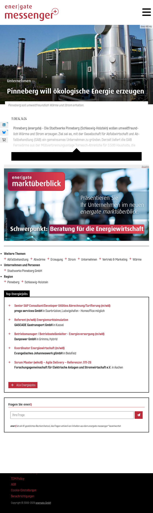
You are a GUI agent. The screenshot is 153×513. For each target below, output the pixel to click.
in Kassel (41, 322)
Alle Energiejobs (25, 385)
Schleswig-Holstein (36, 282)
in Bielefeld (45, 350)
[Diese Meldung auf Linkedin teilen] (4, 125)
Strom (72, 259)
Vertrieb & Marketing (114, 259)
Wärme (137, 259)
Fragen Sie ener (20, 404)
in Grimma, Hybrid (59, 336)
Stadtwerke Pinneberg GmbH (24, 271)
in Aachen (68, 364)
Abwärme (39, 259)
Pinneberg (13, 282)
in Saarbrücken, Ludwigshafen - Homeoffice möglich (62, 308)
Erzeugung (57, 259)
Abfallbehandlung (17, 259)
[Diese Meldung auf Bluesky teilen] (4, 132)
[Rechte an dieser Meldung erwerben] (4, 140)
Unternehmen (89, 259)
